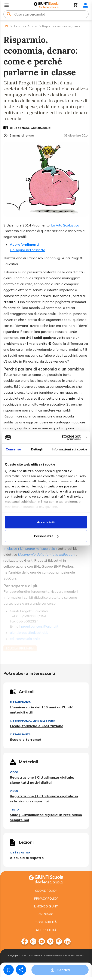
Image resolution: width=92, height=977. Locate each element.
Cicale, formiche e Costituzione (36, 726)
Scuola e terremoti (26, 739)
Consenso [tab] (13, 449)
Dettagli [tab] (37, 449)
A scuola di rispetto (27, 858)
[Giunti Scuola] (46, 5)
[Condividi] (21, 970)
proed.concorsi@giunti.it (39, 626)
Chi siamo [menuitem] (46, 914)
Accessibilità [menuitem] (46, 930)
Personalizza (43, 536)
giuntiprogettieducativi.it (29, 632)
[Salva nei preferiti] (8, 970)
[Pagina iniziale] (6, 26)
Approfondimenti (24, 244)
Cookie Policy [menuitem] (46, 891)
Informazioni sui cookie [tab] (69, 449)
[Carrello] (75, 5)
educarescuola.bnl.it (25, 639)
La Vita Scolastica (65, 225)
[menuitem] (24, 941)
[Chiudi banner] (86, 437)
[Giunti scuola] (46, 879)
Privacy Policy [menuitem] (46, 898)
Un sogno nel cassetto (27, 250)
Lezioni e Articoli (25, 26)
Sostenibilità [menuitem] (46, 922)
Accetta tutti (46, 522)
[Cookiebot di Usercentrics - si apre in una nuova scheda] (62, 437)
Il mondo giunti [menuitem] (46, 906)
